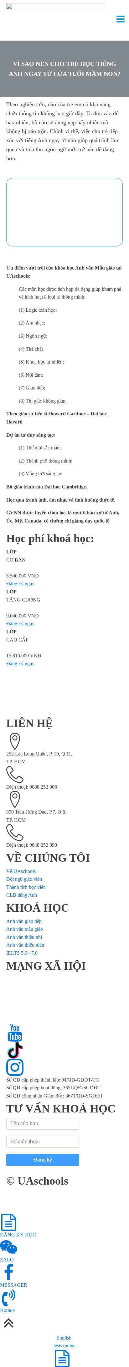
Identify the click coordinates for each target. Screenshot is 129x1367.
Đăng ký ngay (20, 583)
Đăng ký (43, 1159)
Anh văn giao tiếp (24, 921)
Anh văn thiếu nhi (24, 937)
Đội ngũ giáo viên (24, 879)
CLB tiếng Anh (21, 895)
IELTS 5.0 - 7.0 (22, 953)
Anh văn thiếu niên (25, 945)
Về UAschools (21, 871)
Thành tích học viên (26, 887)
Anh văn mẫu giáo (24, 929)
